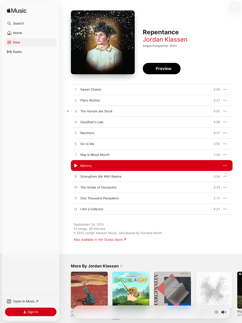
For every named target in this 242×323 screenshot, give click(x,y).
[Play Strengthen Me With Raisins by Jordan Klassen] (75, 177)
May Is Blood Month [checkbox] (95, 155)
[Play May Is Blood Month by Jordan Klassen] (75, 155)
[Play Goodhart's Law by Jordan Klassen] (75, 122)
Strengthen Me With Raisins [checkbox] (100, 176)
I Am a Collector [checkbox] (92, 209)
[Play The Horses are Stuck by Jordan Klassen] (75, 111)
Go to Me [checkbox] (87, 144)
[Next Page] (237, 290)
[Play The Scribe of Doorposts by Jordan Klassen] (75, 187)
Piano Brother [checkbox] (90, 100)
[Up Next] (216, 312)
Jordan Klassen (165, 39)
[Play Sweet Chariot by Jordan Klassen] (75, 89)
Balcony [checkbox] (86, 165)
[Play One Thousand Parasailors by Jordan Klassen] (75, 198)
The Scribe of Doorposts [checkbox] (98, 187)
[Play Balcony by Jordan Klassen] (75, 166)
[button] (30, 23)
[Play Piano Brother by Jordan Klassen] (75, 100)
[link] (97, 266)
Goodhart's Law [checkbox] (92, 122)
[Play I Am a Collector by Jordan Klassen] (75, 209)
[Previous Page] (66, 290)
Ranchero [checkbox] (87, 133)
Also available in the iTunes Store (98, 239)
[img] (16, 10)
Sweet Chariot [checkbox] (90, 89)
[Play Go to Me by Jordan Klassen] (75, 144)
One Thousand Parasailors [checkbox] (99, 198)
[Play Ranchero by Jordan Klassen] (75, 133)
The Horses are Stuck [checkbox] (96, 111)
